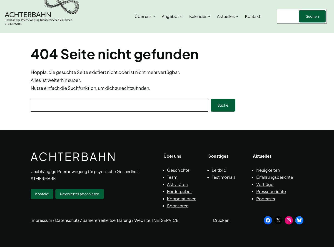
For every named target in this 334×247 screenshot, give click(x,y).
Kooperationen (181, 198)
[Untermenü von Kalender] (209, 16)
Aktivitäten (177, 184)
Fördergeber (179, 191)
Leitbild (219, 170)
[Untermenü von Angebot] (181, 16)
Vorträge (264, 184)
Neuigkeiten (268, 170)
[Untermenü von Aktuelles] (237, 16)
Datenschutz (67, 220)
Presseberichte (271, 191)
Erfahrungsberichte (274, 177)
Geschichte (178, 170)
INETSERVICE (165, 220)
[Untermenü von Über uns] (153, 16)
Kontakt (42, 193)
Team (172, 177)
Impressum (41, 220)
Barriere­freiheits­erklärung (106, 220)
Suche (222, 105)
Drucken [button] (221, 220)
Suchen (312, 16)
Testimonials (223, 177)
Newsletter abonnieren (79, 193)
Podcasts (265, 198)
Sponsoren (177, 205)
